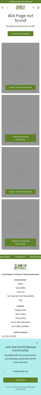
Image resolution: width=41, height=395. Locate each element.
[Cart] (38, 7)
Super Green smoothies (20, 191)
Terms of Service (19, 389)
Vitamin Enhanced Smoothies (20, 242)
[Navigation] (2, 7)
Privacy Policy (31, 387)
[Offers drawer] (7, 7)
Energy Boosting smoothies (20, 138)
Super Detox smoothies (20, 87)
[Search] (33, 7)
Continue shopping (20, 33)
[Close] (37, 343)
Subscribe (20, 380)
